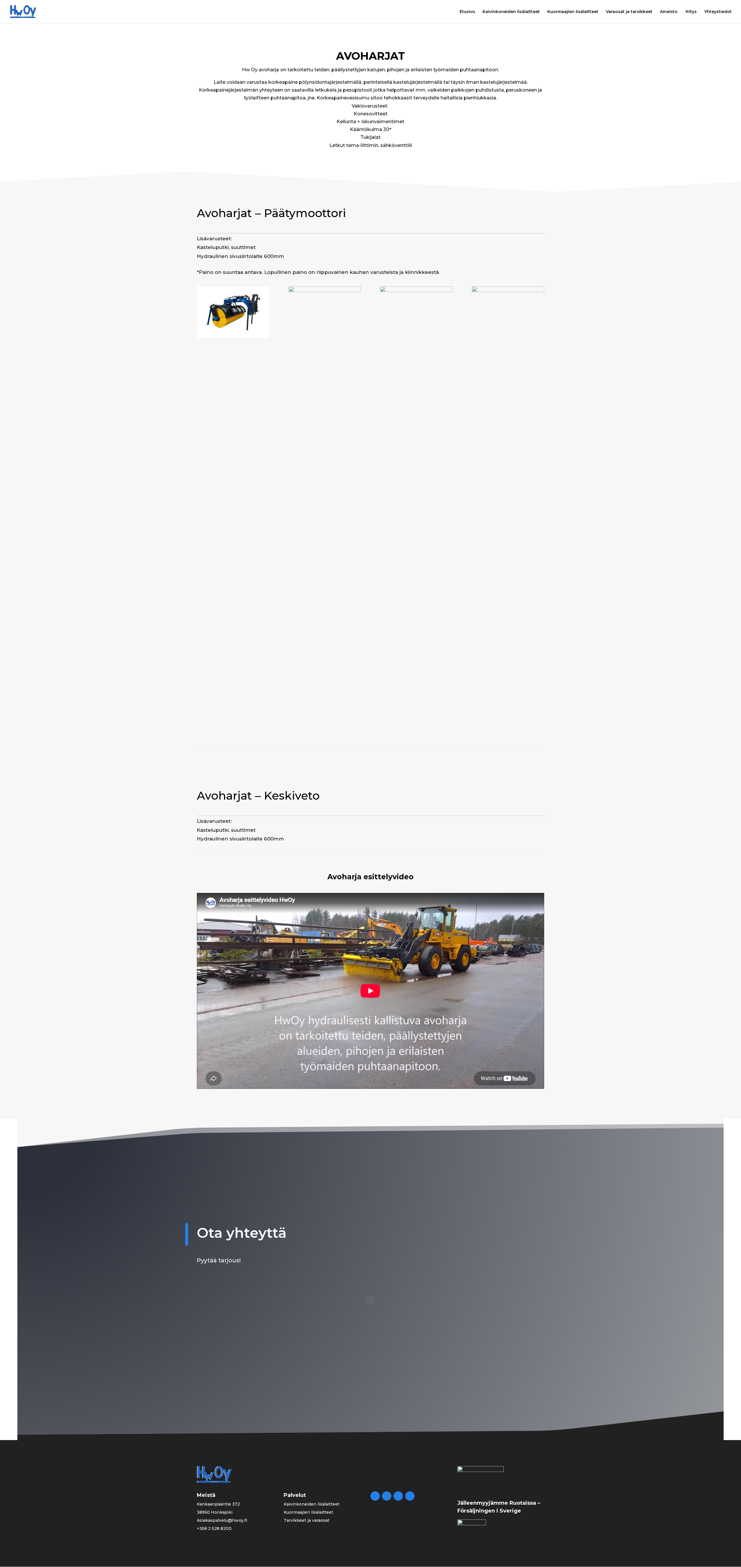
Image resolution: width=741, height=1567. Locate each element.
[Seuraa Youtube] (398, 1496)
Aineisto (669, 12)
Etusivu (467, 12)
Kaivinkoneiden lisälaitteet (511, 12)
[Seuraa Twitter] (386, 1496)
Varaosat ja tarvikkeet (629, 12)
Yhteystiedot (718, 12)
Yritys (691, 12)
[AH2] (233, 336)
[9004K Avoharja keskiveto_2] (508, 290)
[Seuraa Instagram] (409, 1496)
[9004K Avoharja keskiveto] (416, 290)
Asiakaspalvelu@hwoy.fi (222, 1520)
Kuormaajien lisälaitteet (572, 12)
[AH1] (325, 290)
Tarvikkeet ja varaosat (306, 1520)
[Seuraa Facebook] (375, 1496)
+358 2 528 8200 (214, 1528)
